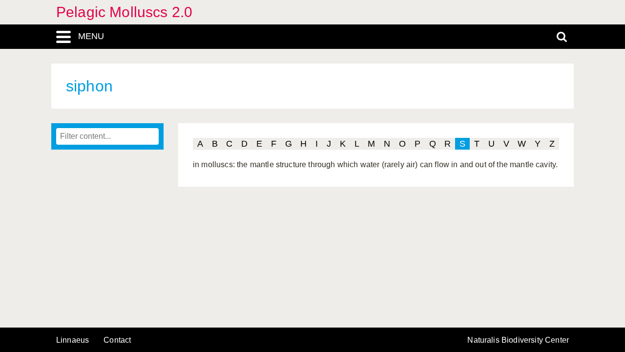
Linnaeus (72, 340)
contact (117, 340)
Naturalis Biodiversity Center (518, 340)
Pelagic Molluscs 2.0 (124, 12)
